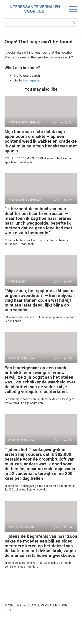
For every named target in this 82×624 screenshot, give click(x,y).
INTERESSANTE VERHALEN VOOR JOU (34, 9)
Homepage (31, 80)
